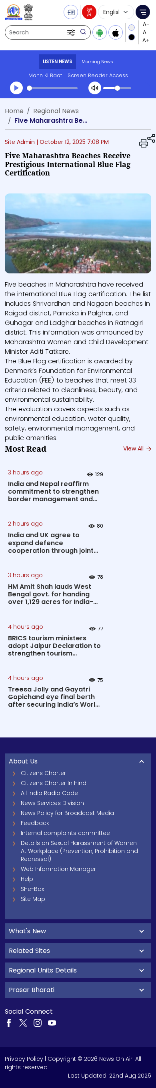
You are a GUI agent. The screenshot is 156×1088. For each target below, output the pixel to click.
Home (14, 111)
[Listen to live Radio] (89, 12)
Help (27, 879)
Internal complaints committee (65, 833)
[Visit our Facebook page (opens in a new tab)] (9, 1022)
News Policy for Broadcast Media (67, 813)
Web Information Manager (58, 869)
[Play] (16, 88)
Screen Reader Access (98, 75)
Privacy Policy (24, 1059)
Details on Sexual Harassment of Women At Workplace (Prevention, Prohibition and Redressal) (79, 851)
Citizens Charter (43, 773)
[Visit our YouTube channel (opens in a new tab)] (52, 1022)
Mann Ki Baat (45, 75)
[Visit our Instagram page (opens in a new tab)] (38, 1022)
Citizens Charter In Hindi (54, 783)
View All (134, 448)
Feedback (35, 823)
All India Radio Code (49, 793)
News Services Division (52, 803)
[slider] (52, 88)
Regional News (56, 111)
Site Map (33, 899)
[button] (72, 32)
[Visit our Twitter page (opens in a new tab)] (23, 1022)
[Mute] (94, 88)
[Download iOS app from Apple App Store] (115, 32)
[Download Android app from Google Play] (99, 32)
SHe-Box (32, 889)
